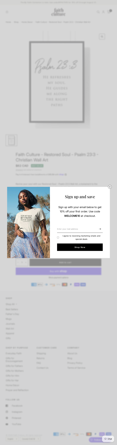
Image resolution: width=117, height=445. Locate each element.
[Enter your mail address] (100, 229)
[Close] (110, 187)
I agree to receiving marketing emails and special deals (81, 237)
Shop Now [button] (79, 247)
